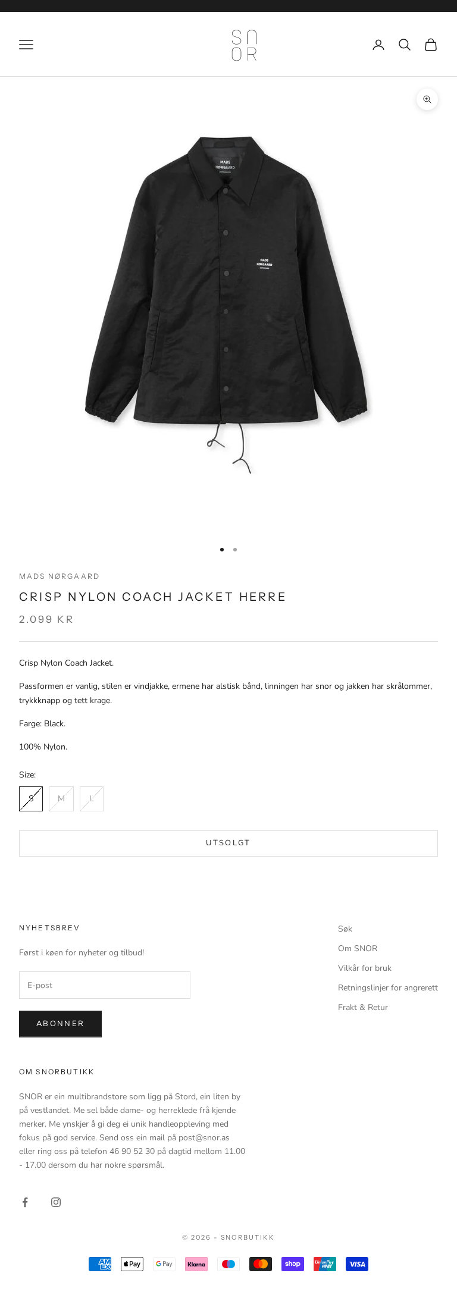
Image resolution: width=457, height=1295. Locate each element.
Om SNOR (357, 948)
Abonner (60, 1023)
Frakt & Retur (363, 1007)
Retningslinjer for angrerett (388, 987)
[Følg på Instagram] (56, 1202)
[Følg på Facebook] (25, 1202)
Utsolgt (228, 843)
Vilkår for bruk (365, 968)
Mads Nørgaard (59, 576)
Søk (345, 929)
